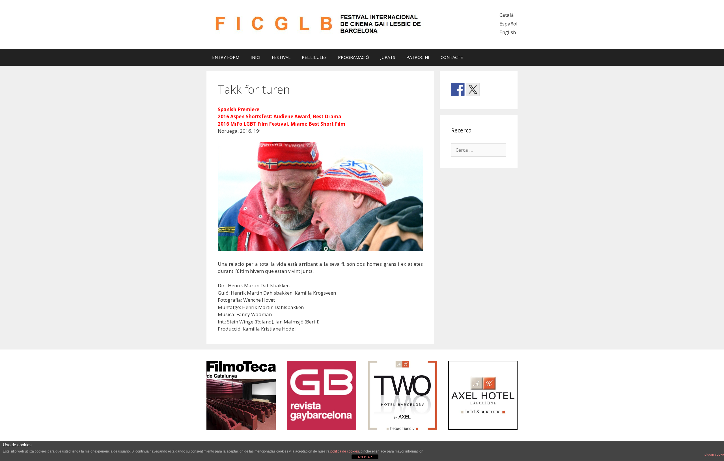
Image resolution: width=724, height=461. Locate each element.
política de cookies (344, 451)
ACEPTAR (365, 457)
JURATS (387, 57)
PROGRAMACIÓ (353, 57)
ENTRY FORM (225, 57)
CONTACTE (452, 57)
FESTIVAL (281, 57)
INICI (255, 57)
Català (506, 15)
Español (508, 23)
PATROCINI (417, 57)
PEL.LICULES (314, 57)
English (507, 32)
